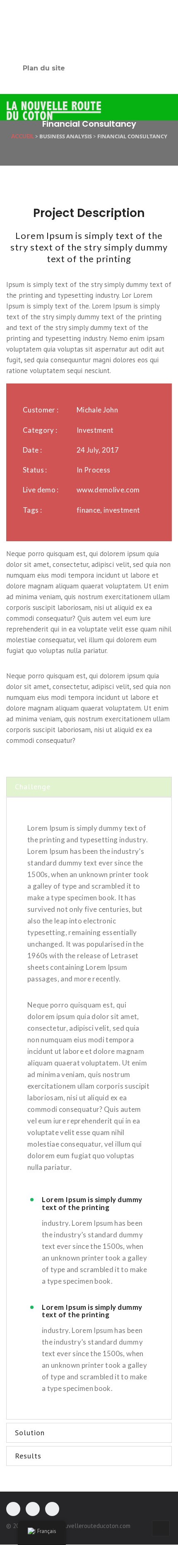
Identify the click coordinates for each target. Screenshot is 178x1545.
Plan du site (44, 68)
